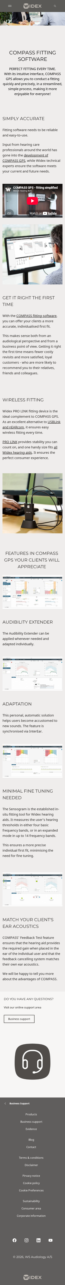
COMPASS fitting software (36, 315)
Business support (19, 1019)
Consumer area (31, 1208)
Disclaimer (31, 1165)
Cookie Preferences (31, 1190)
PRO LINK (9, 442)
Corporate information (31, 1216)
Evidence (31, 1129)
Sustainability (31, 1201)
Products (31, 1114)
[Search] (55, 6)
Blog (31, 1140)
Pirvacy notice (31, 1176)
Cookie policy (31, 1183)
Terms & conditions (31, 1158)
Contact (31, 1147)
